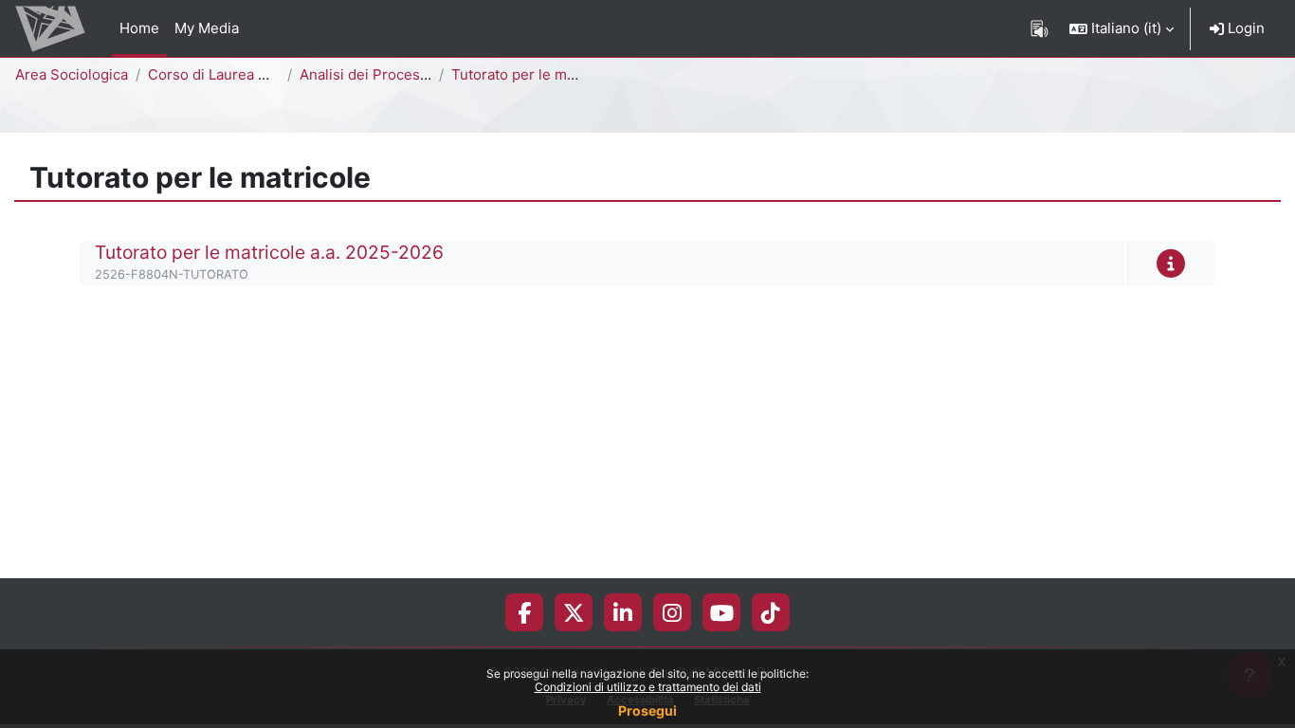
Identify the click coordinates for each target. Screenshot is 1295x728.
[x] (574, 612)
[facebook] (524, 612)
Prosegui (647, 710)
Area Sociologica (71, 74)
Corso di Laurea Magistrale (238, 74)
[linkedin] (622, 612)
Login (1244, 28)
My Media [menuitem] (206, 28)
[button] (1121, 28)
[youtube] (722, 612)
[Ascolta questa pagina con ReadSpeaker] (1039, 28)
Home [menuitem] (139, 28)
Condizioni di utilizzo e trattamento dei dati (648, 687)
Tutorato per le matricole (534, 74)
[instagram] (672, 612)
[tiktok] (770, 612)
